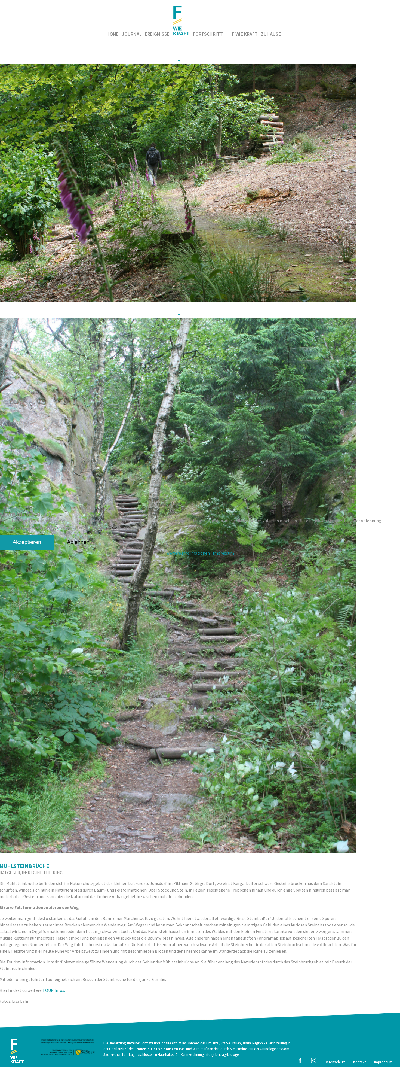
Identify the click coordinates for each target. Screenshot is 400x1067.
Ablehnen (78, 542)
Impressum (223, 553)
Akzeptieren (27, 542)
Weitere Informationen (188, 553)
